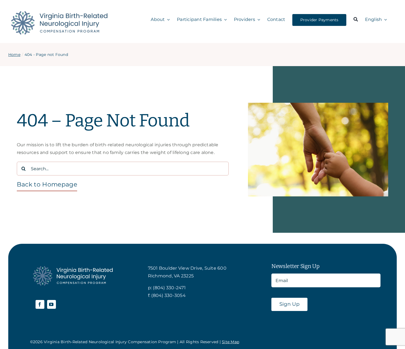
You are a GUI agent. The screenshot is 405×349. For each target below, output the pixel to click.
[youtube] (51, 304)
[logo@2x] (59, 13)
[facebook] (40, 304)
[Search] (355, 20)
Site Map (230, 341)
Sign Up (289, 304)
